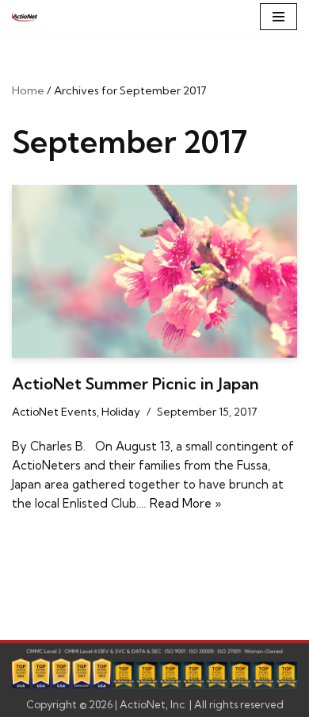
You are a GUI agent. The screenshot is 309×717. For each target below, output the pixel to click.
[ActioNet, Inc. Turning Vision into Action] (24, 16)
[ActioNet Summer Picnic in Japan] (154, 271)
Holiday (120, 411)
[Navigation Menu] (278, 16)
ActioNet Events (54, 411)
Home (28, 90)
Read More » (185, 503)
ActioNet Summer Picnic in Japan (135, 383)
